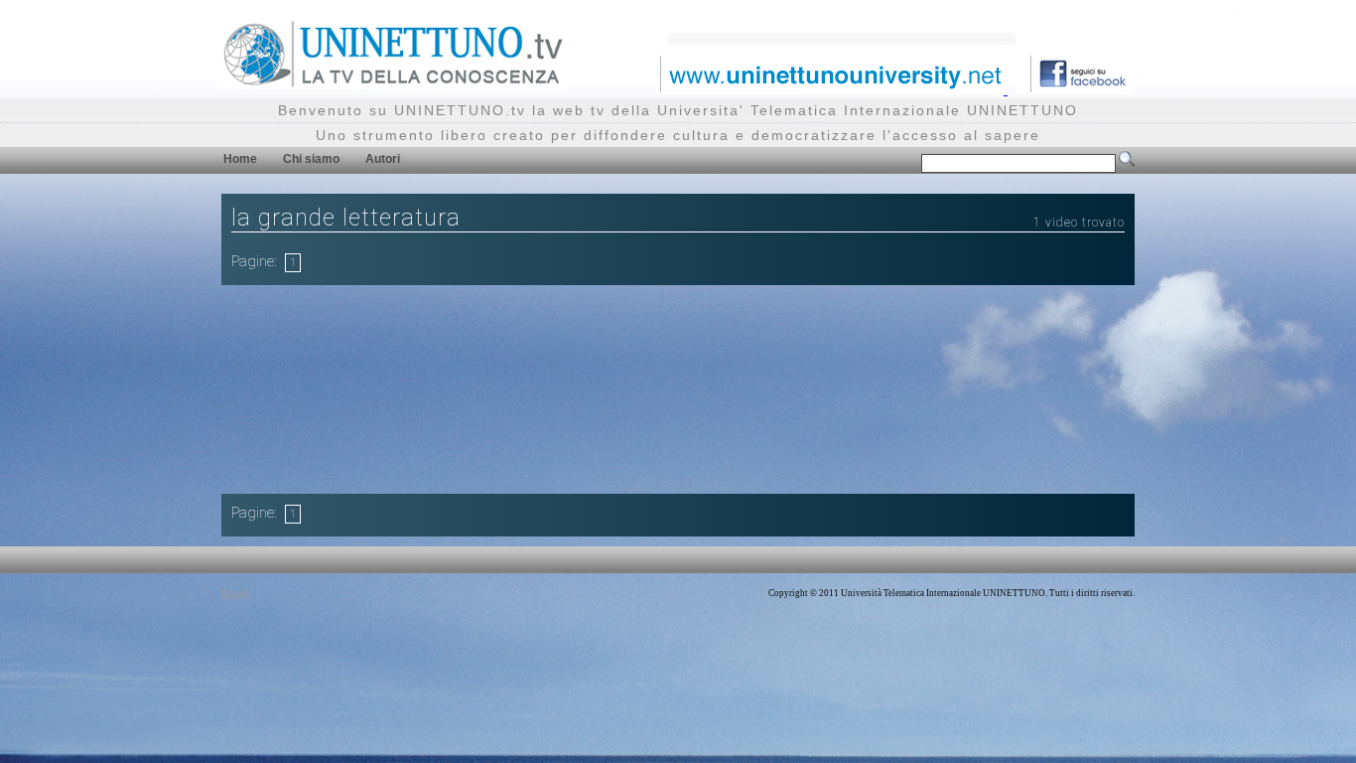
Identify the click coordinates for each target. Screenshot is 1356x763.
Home (240, 159)
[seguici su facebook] (1075, 88)
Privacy (235, 593)
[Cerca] (1127, 163)
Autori (382, 159)
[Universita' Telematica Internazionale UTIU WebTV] (394, 84)
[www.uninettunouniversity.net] (832, 88)
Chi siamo (311, 159)
